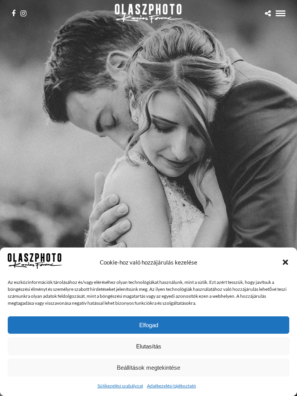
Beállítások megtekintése (148, 367)
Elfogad (148, 325)
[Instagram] (23, 13)
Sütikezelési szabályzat (120, 386)
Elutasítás (148, 346)
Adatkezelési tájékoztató (171, 386)
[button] (285, 262)
